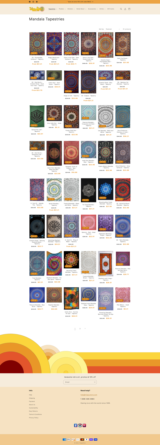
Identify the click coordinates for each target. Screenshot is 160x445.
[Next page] (85, 329)
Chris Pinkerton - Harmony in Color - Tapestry (123, 132)
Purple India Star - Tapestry (71, 131)
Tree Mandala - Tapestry (37, 278)
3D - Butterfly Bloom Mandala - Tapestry (122, 204)
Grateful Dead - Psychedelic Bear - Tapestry (106, 61)
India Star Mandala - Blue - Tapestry (88, 161)
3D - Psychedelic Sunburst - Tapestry (37, 58)
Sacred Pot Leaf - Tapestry (37, 130)
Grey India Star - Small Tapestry (54, 124)
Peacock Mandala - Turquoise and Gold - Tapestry (88, 124)
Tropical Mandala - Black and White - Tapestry (71, 204)
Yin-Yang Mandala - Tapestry (88, 205)
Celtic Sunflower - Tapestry (123, 59)
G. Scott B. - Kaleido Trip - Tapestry (37, 204)
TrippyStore (82, 443)
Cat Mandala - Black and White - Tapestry (105, 131)
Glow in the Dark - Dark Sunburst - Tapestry (71, 58)
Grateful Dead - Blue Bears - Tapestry (105, 83)
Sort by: (101, 29)
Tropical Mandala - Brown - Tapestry (88, 277)
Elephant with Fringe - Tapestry (106, 279)
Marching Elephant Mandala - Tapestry (54, 240)
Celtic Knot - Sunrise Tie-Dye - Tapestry (71, 312)
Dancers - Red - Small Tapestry (88, 233)
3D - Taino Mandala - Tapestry (122, 240)
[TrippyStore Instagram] (80, 427)
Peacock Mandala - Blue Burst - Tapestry (37, 305)
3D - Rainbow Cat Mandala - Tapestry (123, 83)
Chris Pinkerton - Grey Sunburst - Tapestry (123, 166)
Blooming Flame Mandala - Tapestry (71, 271)
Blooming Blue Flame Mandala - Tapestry (105, 203)
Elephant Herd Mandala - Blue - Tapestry (88, 304)
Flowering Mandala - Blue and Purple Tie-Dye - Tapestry (105, 314)
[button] (52, 9)
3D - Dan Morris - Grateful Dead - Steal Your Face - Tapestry (37, 84)
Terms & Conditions (35, 414)
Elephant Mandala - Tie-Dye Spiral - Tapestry (54, 278)
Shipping (32, 398)
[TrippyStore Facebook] (76, 427)
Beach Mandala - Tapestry (54, 204)
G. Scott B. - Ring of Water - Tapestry (71, 240)
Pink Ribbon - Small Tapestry (123, 305)
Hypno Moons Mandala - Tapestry (106, 167)
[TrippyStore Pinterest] (84, 427)
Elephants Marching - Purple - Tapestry (105, 234)
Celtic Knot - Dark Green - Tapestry (54, 83)
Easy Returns (33, 411)
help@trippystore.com (89, 395)
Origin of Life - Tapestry (71, 95)
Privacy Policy (33, 417)
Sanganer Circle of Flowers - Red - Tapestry (71, 168)
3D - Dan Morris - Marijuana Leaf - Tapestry (37, 154)
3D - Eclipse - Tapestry (88, 95)
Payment (32, 401)
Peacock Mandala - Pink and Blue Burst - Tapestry (122, 270)
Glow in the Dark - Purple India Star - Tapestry (88, 59)
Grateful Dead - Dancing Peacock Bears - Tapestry (37, 242)
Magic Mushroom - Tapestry (54, 58)
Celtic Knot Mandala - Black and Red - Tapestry (54, 169)
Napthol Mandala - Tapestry (54, 305)
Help (30, 395)
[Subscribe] (94, 382)
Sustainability (33, 408)
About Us (32, 404)
